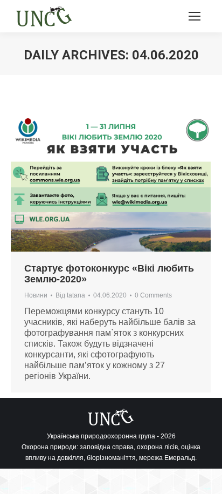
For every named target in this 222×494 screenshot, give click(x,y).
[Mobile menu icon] (194, 16)
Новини (35, 295)
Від (70, 295)
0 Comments (153, 295)
